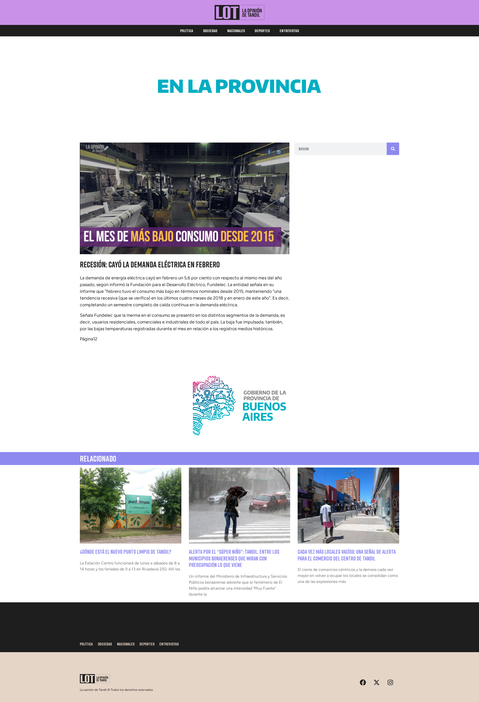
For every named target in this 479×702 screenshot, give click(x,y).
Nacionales (236, 30)
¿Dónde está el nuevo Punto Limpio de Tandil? (125, 551)
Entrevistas (289, 30)
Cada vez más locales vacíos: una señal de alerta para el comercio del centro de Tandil (347, 554)
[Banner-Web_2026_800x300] (239, 441)
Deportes (262, 30)
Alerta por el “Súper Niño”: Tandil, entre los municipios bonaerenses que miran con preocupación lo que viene (234, 558)
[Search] (393, 149)
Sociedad (210, 30)
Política (186, 30)
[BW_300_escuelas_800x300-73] (239, 122)
